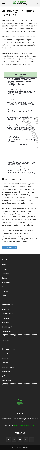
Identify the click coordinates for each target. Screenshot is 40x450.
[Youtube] (31, 439)
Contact (4, 278)
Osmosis (5, 363)
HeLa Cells (5, 340)
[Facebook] (8, 439)
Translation (6, 385)
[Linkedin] (20, 439)
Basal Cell (5, 318)
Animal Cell (6, 371)
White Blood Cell (7, 314)
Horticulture (6, 354)
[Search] (37, 3)
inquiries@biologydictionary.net (24, 425)
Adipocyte (5, 309)
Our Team (5, 273)
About (4, 265)
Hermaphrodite (7, 380)
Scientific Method (8, 367)
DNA (3, 376)
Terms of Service (8, 287)
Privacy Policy (6, 282)
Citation (4, 296)
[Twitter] (26, 439)
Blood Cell (5, 322)
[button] (3, 3)
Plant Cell (5, 358)
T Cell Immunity (7, 327)
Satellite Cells (6, 331)
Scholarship (6, 291)
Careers (4, 269)
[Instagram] (14, 439)
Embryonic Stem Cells (9, 336)
